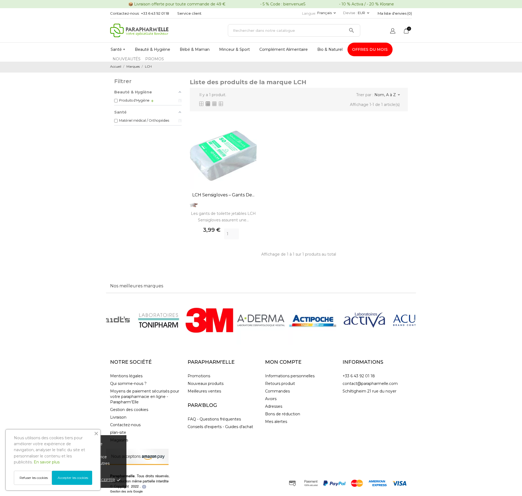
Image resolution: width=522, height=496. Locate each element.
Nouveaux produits (205, 383)
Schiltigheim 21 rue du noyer (369, 391)
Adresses (273, 406)
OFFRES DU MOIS (370, 49)
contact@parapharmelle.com (370, 383)
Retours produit (280, 383)
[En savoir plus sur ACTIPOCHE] (312, 320)
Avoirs (270, 398)
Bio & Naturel (330, 49)
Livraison (118, 417)
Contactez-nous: (124, 13)
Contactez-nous (125, 424)
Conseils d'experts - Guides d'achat (220, 426)
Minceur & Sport (234, 49)
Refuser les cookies (34, 478)
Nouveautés (127, 58)
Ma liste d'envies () (395, 13)
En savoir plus (47, 462)
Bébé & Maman (195, 49)
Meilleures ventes (204, 391)
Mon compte (283, 362)
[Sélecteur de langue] (392, 31)
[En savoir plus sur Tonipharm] (157, 320)
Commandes (277, 391)
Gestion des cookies (129, 409)
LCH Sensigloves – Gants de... (223, 194)
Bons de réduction (282, 414)
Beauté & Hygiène (152, 49)
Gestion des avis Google (126, 491)
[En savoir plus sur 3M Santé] (209, 320)
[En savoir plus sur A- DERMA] (261, 320)
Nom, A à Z (387, 94)
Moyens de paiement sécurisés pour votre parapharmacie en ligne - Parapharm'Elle (144, 396)
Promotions (199, 375)
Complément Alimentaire (283, 49)
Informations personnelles (290, 375)
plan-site (118, 432)
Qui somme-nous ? (128, 383)
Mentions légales (126, 375)
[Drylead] (144, 486)
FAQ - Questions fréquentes (214, 419)
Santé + (118, 49)
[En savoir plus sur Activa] (364, 320)
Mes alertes (276, 421)
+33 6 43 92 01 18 (155, 13)
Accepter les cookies (73, 478)
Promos (154, 58)
